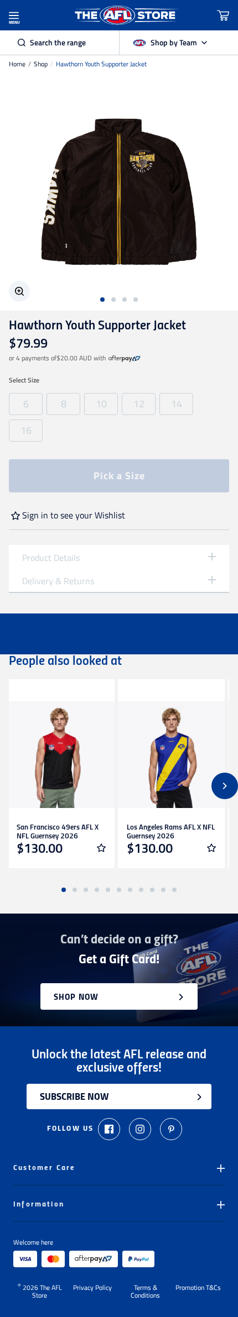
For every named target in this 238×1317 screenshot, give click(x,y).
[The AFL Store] (125, 15)
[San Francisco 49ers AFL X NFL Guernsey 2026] (61, 754)
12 (138, 403)
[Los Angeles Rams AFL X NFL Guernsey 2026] (171, 754)
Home (17, 64)
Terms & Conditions (145, 1291)
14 (176, 403)
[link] (124, 358)
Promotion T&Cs (198, 1288)
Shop (41, 64)
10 (101, 403)
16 (26, 430)
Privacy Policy (92, 1288)
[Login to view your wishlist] (101, 847)
